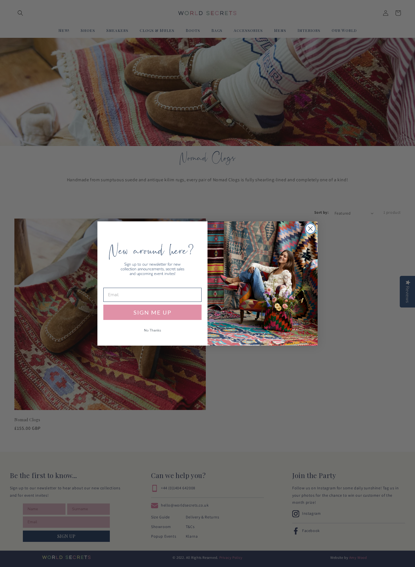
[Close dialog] (310, 229)
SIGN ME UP (153, 312)
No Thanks (152, 330)
